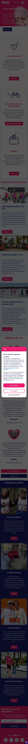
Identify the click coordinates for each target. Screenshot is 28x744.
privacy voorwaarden (8, 368)
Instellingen (14, 391)
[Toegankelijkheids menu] (26, 742)
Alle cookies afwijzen (14, 394)
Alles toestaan (14, 385)
